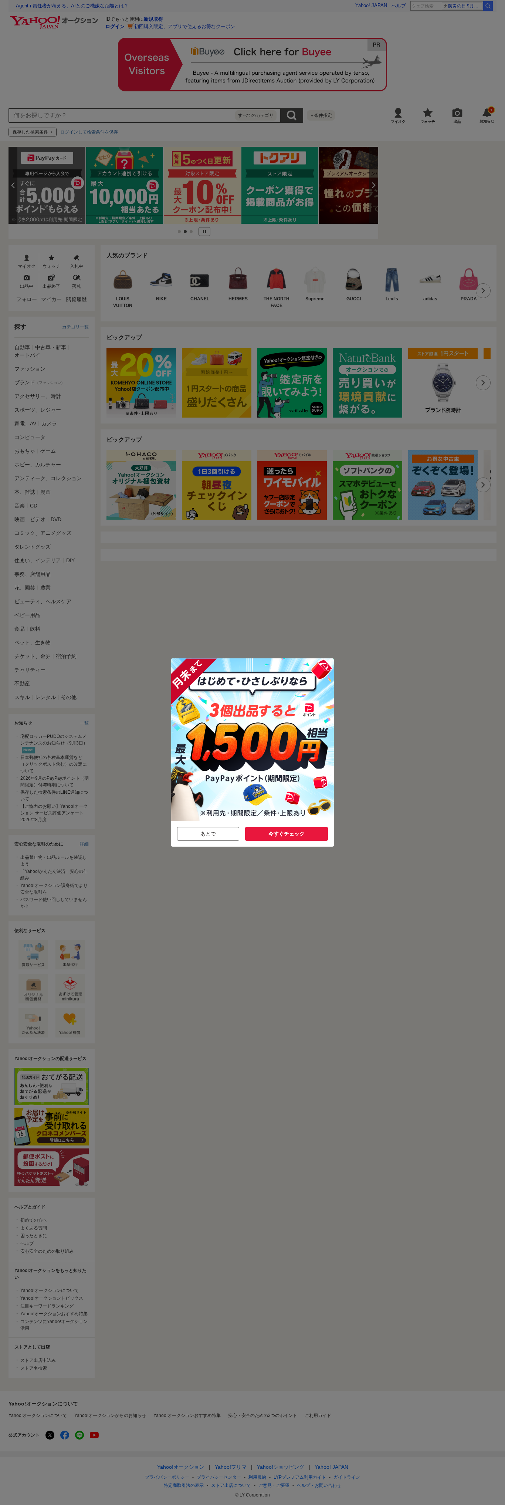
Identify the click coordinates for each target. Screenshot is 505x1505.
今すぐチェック (286, 834)
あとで (208, 834)
